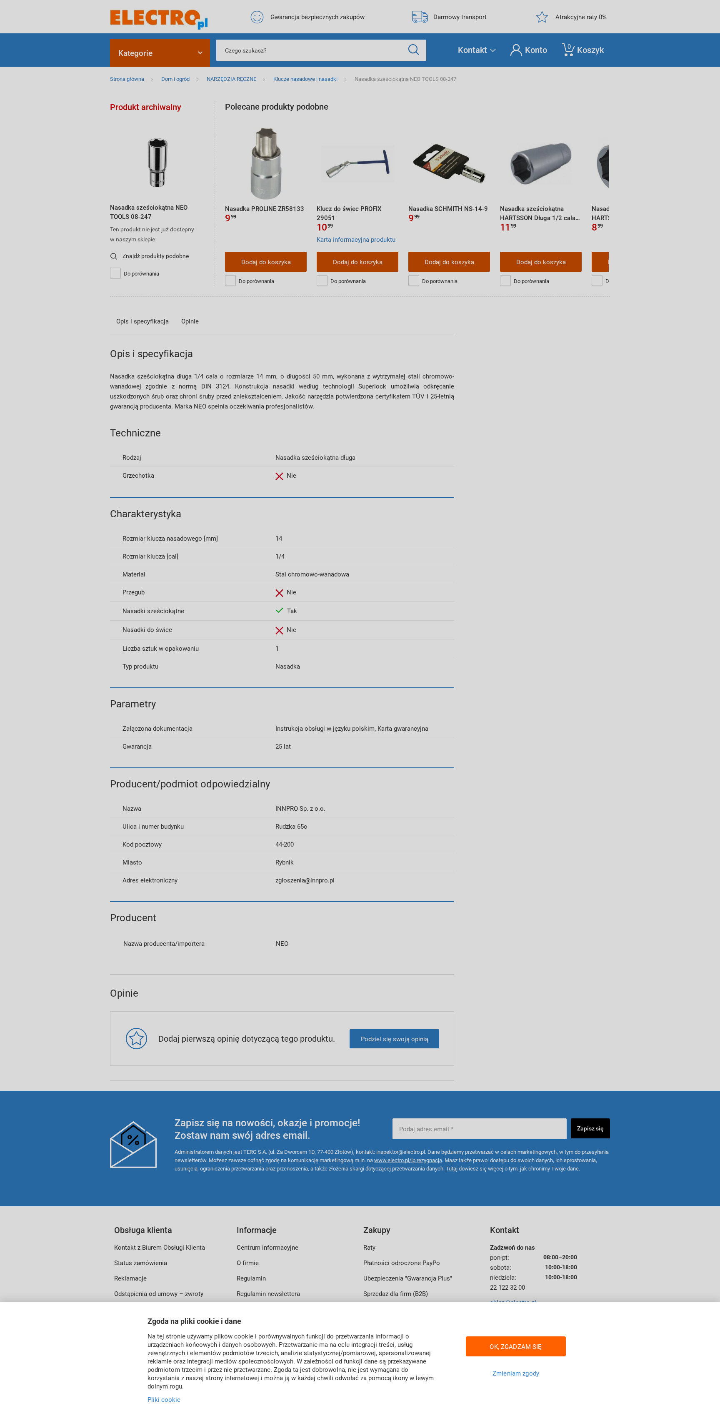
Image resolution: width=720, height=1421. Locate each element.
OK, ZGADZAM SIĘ (516, 1346)
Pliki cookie (164, 1399)
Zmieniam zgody (515, 1373)
